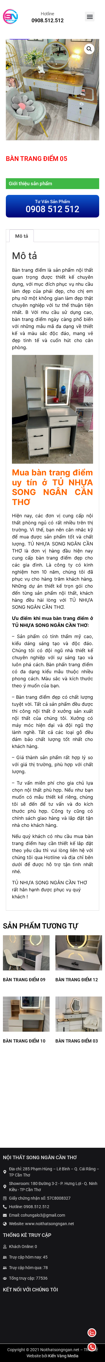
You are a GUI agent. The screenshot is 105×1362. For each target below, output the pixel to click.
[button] (89, 16)
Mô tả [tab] (21, 236)
